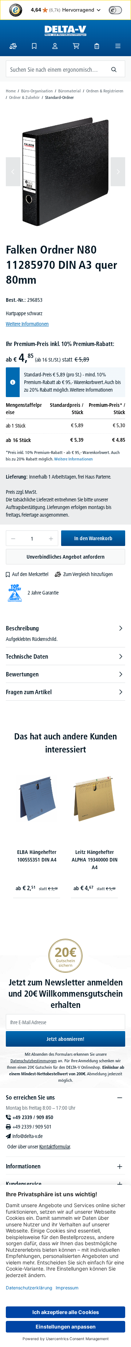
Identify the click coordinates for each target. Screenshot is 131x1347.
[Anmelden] (55, 46)
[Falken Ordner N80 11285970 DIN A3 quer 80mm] (65, 171)
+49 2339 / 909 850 (32, 1117)
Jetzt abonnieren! (65, 1039)
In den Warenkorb (93, 538)
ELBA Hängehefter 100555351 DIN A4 (36, 856)
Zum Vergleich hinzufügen (88, 574)
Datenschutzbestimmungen (34, 1060)
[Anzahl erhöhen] (51, 538)
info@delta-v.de (27, 1136)
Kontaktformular (54, 1146)
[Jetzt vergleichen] (13, 46)
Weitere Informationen (27, 324)
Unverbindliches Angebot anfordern (65, 557)
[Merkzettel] (34, 46)
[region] (65, 172)
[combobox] (54, 69)
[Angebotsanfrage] (97, 46)
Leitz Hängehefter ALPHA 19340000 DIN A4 (95, 860)
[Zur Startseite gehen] (65, 31)
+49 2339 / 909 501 (32, 1126)
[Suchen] (114, 69)
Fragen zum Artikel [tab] (29, 692)
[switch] (115, 10)
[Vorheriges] (13, 171)
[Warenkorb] (76, 46)
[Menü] (118, 46)
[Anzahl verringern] (13, 538)
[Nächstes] (118, 171)
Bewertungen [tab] (22, 674)
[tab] (65, 633)
